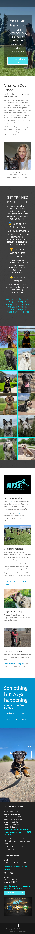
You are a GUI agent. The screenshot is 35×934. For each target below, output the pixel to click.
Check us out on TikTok (16, 719)
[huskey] (8, 437)
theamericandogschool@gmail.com (16, 862)
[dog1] (8, 392)
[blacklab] (8, 370)
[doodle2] (8, 459)
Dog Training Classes (13, 549)
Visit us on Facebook (15, 713)
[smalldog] (26, 459)
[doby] (8, 348)
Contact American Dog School (15, 664)
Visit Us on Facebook (14, 893)
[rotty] (26, 348)
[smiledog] (26, 392)
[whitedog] (26, 370)
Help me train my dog (17, 60)
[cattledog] (26, 437)
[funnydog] (8, 415)
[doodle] (26, 415)
